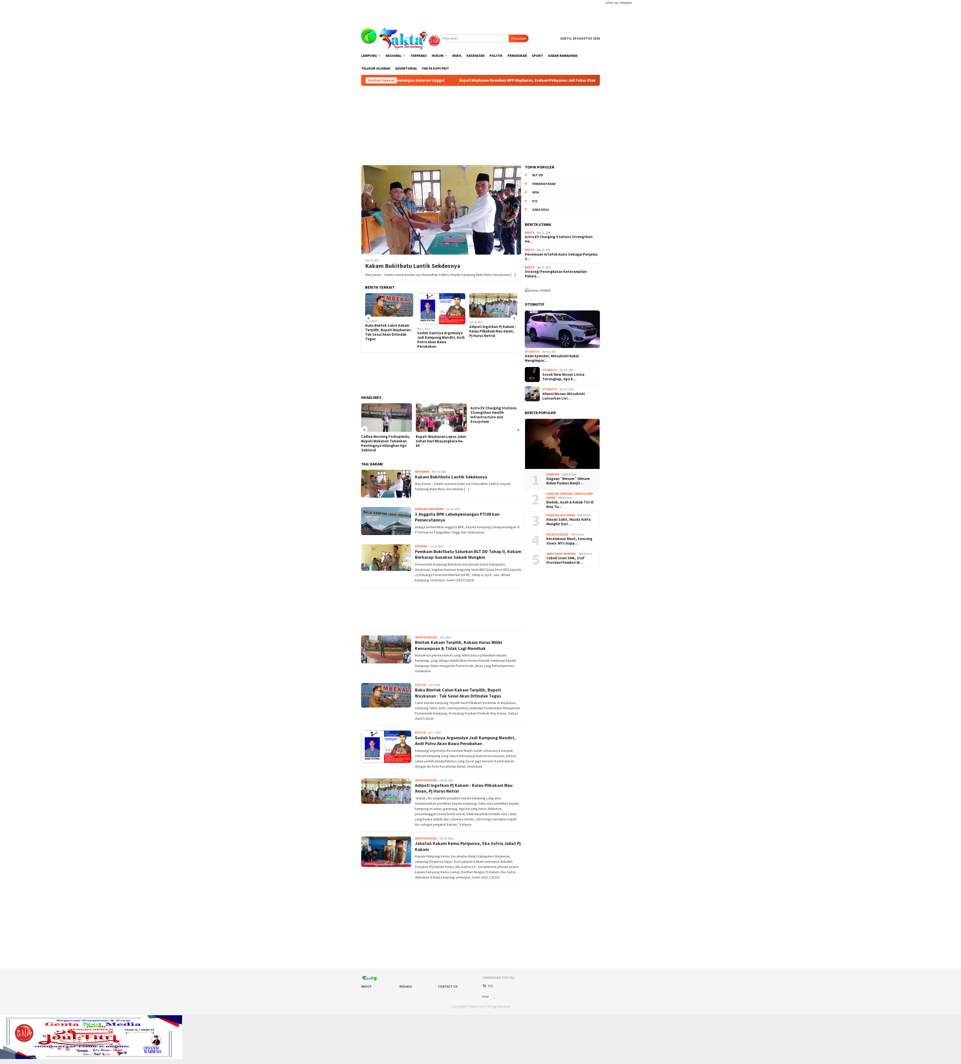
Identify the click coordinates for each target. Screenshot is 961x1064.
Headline (421, 509)
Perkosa (580, 493)
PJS (535, 201)
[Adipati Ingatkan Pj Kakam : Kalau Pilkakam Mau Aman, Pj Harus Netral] (493, 305)
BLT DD (537, 175)
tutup (609, 2)
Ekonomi (421, 546)
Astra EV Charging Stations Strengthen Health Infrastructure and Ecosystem (493, 415)
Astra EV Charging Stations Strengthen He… (559, 239)
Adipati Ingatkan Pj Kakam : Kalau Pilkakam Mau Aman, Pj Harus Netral (492, 331)
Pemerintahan (544, 184)
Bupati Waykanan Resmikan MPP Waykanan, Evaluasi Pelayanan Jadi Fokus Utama (454, 80)
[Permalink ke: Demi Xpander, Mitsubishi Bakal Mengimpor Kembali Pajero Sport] (562, 329)
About (366, 986)
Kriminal (566, 493)
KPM (535, 192)
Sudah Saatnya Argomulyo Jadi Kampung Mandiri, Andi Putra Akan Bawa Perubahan (440, 340)
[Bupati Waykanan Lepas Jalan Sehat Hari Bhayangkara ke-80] (441, 417)
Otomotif (532, 351)
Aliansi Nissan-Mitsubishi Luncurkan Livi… (563, 396)
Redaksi (405, 986)
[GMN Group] (400, 38)
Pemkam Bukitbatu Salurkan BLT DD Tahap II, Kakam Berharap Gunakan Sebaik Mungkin (468, 554)
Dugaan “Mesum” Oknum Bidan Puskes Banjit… (568, 480)
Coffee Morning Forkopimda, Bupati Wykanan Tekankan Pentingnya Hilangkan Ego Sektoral (385, 443)
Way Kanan (422, 471)
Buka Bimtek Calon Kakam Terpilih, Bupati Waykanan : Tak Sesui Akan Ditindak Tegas (388, 332)
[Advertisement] (480, 11)
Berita (529, 232)
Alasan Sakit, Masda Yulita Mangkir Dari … (568, 521)
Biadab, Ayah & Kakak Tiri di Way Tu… (570, 504)
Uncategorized (426, 637)
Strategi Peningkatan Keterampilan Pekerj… (556, 273)
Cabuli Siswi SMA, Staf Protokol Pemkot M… (565, 560)
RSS (490, 986)
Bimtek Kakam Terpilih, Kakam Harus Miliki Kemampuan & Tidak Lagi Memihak (458, 645)
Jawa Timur (554, 554)
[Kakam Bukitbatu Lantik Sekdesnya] (441, 210)
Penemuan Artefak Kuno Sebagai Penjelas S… (561, 256)
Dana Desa (540, 210)
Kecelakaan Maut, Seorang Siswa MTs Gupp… (569, 541)
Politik (420, 685)
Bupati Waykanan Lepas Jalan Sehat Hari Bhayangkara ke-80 (441, 441)
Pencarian (518, 38)
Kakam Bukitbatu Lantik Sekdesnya (412, 266)
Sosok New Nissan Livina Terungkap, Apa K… (563, 376)
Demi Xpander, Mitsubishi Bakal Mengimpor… (552, 358)
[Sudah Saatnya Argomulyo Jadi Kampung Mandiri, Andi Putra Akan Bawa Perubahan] (441, 308)
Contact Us (448, 986)
